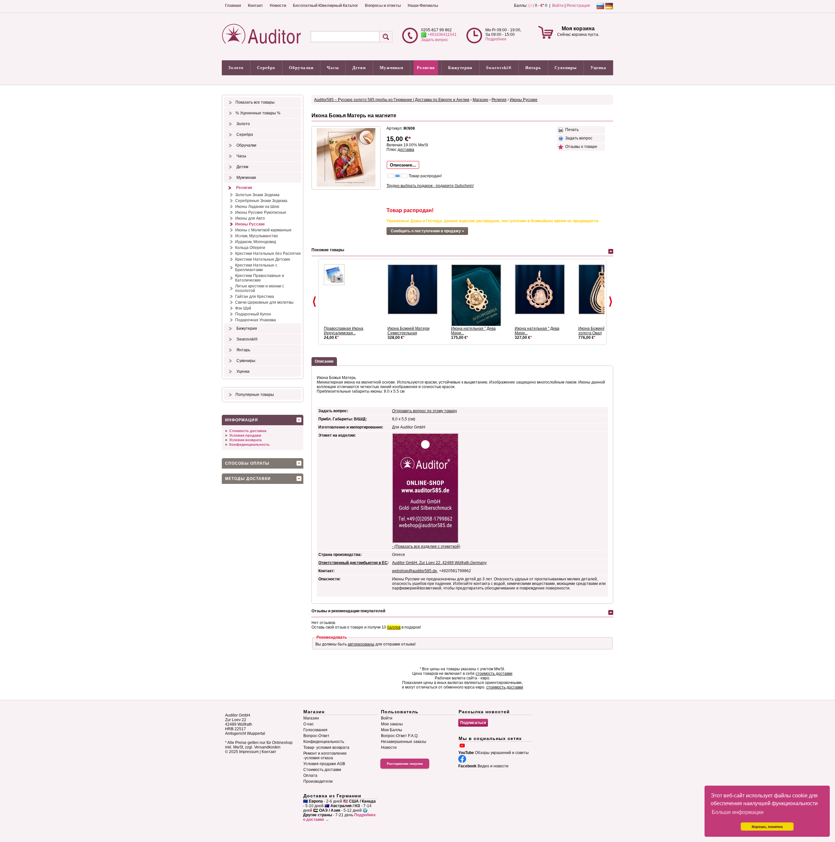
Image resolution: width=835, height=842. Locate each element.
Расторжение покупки (405, 763)
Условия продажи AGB (324, 764)
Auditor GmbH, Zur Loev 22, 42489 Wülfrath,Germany (439, 562)
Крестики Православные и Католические (259, 278)
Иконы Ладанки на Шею (257, 206)
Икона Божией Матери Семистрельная (408, 330)
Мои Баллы (391, 730)
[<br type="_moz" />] (415, 289)
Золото (236, 67)
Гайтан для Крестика (254, 296)
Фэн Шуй (243, 308)
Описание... (403, 164)
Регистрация (578, 5)
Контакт (255, 5)
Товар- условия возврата (326, 747)
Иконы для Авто (250, 218)
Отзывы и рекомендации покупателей (348, 611)
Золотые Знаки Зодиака (257, 195)
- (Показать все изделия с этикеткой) (426, 546)
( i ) (531, 5)
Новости (278, 5)
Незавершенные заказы (403, 741)
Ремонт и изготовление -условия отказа (325, 755)
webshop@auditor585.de (414, 571)
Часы (333, 67)
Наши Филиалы (423, 5)
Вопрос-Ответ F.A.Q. (399, 735)
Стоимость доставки (247, 431)
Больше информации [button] (738, 812)
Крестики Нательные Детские (262, 259)
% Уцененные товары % (258, 113)
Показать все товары (255, 102)
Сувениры (565, 67)
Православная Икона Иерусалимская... (343, 330)
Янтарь (533, 67)
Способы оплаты (247, 463)
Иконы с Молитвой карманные (263, 230)
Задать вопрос (434, 39)
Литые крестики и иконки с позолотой (259, 288)
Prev (314, 302)
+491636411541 (441, 34)
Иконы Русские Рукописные (260, 212)
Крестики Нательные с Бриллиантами (256, 267)
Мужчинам (391, 67)
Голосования (315, 730)
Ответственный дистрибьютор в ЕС (352, 562)
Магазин (480, 99)
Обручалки (301, 67)
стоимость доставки (494, 673)
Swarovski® (499, 67)
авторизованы (361, 644)
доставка (406, 149)
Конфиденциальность (249, 444)
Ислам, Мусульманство (256, 236)
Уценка (598, 67)
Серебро (266, 67)
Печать (571, 129)
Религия (426, 67)
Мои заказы (392, 724)
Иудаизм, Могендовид (255, 242)
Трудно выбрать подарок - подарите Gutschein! (430, 185)
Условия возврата (245, 440)
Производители (318, 781)
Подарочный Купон (253, 314)
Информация (241, 420)
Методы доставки (248, 478)
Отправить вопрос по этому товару (424, 411)
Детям (359, 67)
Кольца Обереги (250, 247)
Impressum (249, 751)
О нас (308, 724)
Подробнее (496, 39)
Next (610, 302)
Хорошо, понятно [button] (767, 827)
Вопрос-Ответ (316, 735)
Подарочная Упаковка (255, 320)
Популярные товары (254, 394)
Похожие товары (327, 250)
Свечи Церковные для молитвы (264, 302)
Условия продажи (245, 435)
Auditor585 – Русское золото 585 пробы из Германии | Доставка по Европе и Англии (391, 99)
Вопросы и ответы (383, 5)
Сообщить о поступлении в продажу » (427, 231)
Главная (233, 5)
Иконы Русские (250, 224)
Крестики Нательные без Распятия (268, 253)
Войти (558, 5)
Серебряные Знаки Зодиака (261, 200)
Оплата (310, 775)
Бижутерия (460, 67)
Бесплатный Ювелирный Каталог (325, 5)
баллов (394, 627)
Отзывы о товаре (580, 146)
